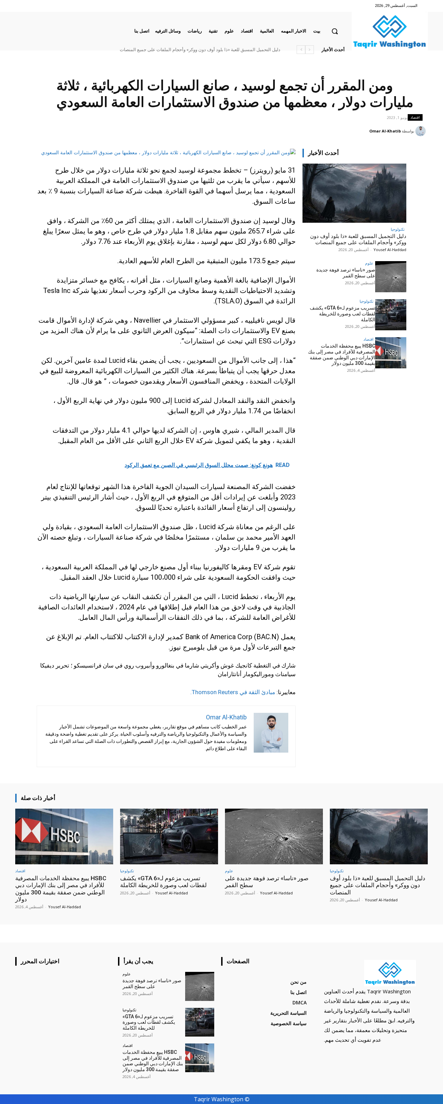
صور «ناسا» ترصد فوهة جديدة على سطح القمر (345, 272)
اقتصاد (415, 117)
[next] (301, 49)
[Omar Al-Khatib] (421, 131)
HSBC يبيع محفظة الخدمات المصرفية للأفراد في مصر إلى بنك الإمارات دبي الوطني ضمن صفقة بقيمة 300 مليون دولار (341, 354)
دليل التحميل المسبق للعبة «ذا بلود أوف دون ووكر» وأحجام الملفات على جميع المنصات (200, 49)
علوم (369, 263)
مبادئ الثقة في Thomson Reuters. (232, 692)
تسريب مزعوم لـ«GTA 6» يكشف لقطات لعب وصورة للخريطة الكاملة (342, 313)
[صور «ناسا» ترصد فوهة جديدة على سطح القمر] (390, 276)
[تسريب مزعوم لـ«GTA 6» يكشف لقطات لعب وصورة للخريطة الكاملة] (390, 314)
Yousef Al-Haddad (389, 249)
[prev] (309, 49)
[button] (335, 31)
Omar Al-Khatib (385, 131)
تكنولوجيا (398, 229)
